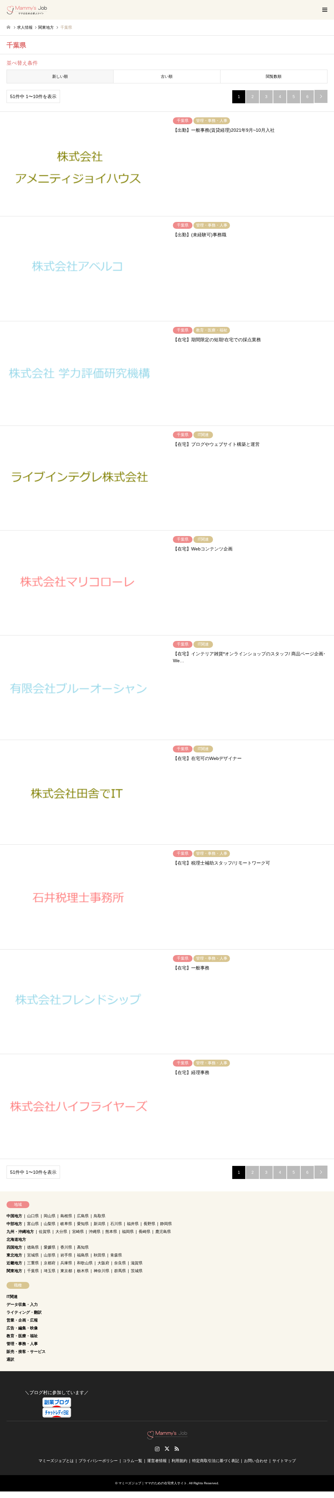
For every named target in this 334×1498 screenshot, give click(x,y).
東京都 (66, 1271)
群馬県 (120, 1271)
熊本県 (111, 1231)
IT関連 (12, 1296)
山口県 (33, 1216)
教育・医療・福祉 (22, 1336)
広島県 (83, 1216)
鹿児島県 (163, 1231)
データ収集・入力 (22, 1304)
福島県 (83, 1255)
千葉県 (33, 1271)
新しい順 (60, 76)
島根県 (66, 1216)
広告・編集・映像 (22, 1328)
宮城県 (33, 1255)
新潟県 (99, 1223)
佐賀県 (45, 1231)
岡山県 (49, 1216)
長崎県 (144, 1231)
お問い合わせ (255, 1460)
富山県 (33, 1223)
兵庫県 (66, 1263)
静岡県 (166, 1223)
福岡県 (128, 1231)
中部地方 (14, 1223)
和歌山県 (85, 1263)
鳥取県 (99, 1216)
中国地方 (14, 1216)
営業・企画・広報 (22, 1320)
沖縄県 (94, 1231)
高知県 (83, 1247)
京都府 (49, 1263)
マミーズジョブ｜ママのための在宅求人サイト (152, 1483)
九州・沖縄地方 (20, 1231)
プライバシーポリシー (98, 1460)
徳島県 (33, 1247)
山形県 (49, 1255)
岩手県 (66, 1255)
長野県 (149, 1223)
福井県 (133, 1223)
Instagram (157, 1448)
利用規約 (179, 1460)
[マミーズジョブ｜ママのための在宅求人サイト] (27, 10)
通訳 (10, 1359)
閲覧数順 (273, 76)
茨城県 (137, 1271)
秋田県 (99, 1255)
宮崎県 (78, 1231)
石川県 (116, 1223)
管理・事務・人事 (22, 1343)
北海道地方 (16, 1239)
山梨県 (49, 1223)
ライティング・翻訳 (24, 1312)
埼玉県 (49, 1271)
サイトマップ (284, 1460)
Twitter (167, 1448)
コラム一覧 (132, 1460)
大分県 (61, 1231)
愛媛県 (49, 1247)
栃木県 (83, 1271)
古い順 (167, 76)
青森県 (116, 1255)
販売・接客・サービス (26, 1351)
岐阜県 (66, 1223)
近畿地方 (14, 1263)
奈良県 (120, 1263)
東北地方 (14, 1255)
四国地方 (14, 1247)
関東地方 (14, 1271)
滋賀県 (137, 1263)
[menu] (324, 10)
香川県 (66, 1247)
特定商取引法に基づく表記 (215, 1460)
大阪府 (103, 1263)
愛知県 (83, 1223)
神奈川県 (101, 1271)
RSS (177, 1448)
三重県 (33, 1263)
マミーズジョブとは (56, 1460)
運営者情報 (157, 1460)
